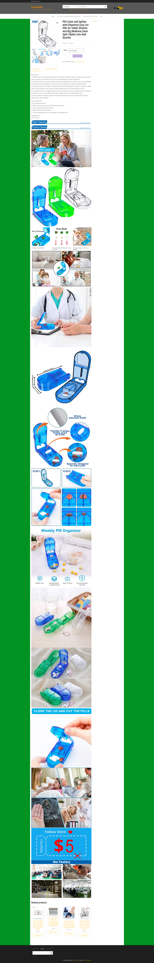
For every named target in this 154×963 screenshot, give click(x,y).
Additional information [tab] (51, 69)
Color (65, 50)
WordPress (75, 960)
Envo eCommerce (87, 960)
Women (71, 10)
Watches (83, 10)
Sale (90, 10)
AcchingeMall (36, 7)
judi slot (96, 21)
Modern (75, 10)
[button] (57, 22)
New (87, 10)
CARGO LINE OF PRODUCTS (80, 61)
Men (80, 10)
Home (52, 16)
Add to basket (77, 56)
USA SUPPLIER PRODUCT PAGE (90, 16)
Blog (101, 16)
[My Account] (115, 8)
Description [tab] (36, 69)
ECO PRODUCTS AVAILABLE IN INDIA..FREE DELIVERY (68, 16)
